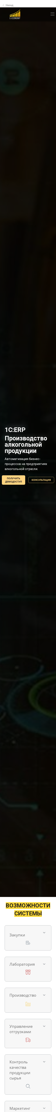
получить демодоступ (13, 480)
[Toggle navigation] (52, 14)
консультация (41, 479)
